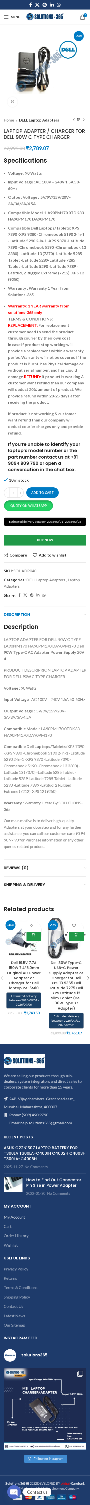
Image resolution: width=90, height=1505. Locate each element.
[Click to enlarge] (13, 102)
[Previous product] (73, 120)
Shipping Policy (17, 1297)
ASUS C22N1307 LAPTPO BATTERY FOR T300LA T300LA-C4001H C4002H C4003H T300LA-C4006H (45, 1153)
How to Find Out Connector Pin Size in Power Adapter (53, 1182)
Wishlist (11, 1245)
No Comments (36, 1167)
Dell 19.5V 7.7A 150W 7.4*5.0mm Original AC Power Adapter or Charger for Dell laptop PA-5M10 (24, 975)
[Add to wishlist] (31, 925)
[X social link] (37, 5)
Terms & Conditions (21, 1287)
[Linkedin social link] (51, 5)
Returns (10, 1278)
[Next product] (83, 120)
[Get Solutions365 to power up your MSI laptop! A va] (45, 1409)
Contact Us (13, 1306)
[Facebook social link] (31, 5)
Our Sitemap (14, 1325)
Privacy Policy (16, 1268)
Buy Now (45, 540)
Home (9, 120)
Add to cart (42, 493)
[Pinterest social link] (44, 5)
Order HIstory (16, 1235)
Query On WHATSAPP (28, 506)
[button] (28, 505)
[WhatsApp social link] (58, 5)
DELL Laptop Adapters (39, 120)
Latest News (14, 1315)
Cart (8, 1226)
